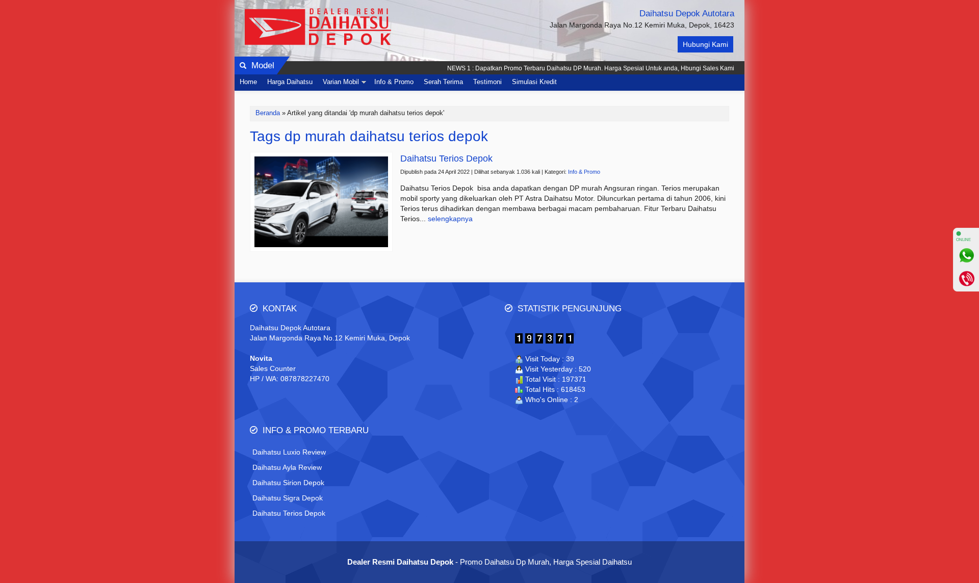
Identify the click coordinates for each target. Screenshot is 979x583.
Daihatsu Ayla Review (287, 467)
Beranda (267, 113)
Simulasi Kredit (534, 82)
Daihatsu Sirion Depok (288, 483)
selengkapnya (450, 219)
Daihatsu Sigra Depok (287, 498)
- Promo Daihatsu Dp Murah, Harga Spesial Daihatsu (489, 562)
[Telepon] (966, 278)
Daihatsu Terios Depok (288, 513)
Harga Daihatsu (290, 82)
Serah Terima (443, 82)
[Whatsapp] (966, 255)
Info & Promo (394, 82)
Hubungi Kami (705, 44)
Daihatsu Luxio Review (289, 452)
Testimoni (487, 82)
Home (248, 82)
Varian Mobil (341, 82)
